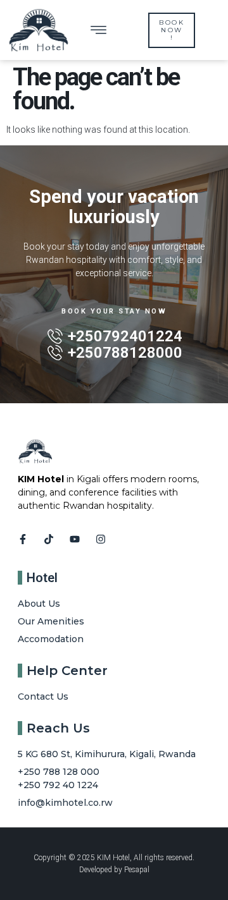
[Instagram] (101, 539)
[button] (99, 30)
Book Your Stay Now (114, 311)
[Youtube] (75, 539)
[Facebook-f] (23, 539)
